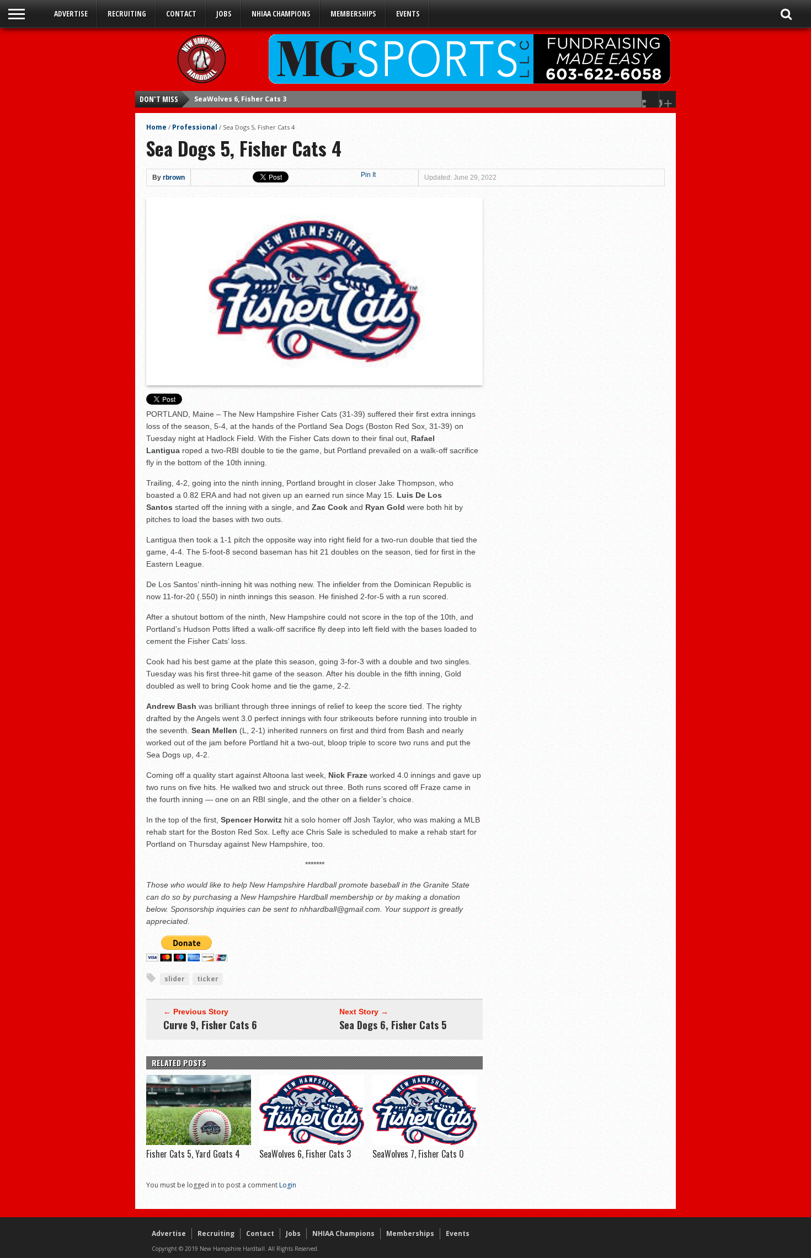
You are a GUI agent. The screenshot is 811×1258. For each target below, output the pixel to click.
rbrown (174, 177)
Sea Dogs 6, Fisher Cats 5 (392, 1024)
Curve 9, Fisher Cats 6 (210, 1024)
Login (287, 1185)
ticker (207, 978)
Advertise (71, 13)
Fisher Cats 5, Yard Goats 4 (193, 1153)
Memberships (353, 13)
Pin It (368, 175)
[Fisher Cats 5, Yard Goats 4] (198, 1142)
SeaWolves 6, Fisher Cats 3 (305, 1153)
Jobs (224, 13)
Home (156, 127)
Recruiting (127, 13)
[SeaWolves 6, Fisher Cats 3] (311, 1142)
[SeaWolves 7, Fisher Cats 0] (424, 1142)
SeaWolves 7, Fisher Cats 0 (240, 99)
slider (174, 978)
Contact (181, 13)
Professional (194, 127)
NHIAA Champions (281, 13)
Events (408, 13)
